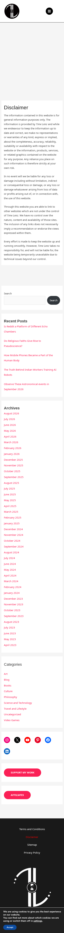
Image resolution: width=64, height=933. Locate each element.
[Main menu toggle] (49, 11)
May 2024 (10, 569)
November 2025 (13, 465)
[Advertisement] (32, 56)
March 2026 (11, 442)
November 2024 (13, 535)
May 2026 (10, 430)
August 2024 (11, 552)
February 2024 (12, 587)
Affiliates (17, 795)
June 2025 (10, 494)
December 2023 (13, 598)
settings (37, 921)
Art (6, 673)
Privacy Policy (32, 852)
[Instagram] (7, 740)
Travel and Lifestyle (15, 708)
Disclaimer (32, 837)
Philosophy (10, 697)
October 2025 (12, 471)
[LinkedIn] (7, 751)
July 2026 (9, 419)
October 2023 (12, 610)
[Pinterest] (38, 740)
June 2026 (10, 425)
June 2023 (10, 633)
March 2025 (11, 511)
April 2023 (10, 645)
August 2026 (11, 413)
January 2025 (12, 523)
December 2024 (13, 529)
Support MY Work (22, 772)
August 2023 (11, 621)
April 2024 (10, 575)
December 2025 (13, 459)
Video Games (11, 720)
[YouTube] (27, 740)
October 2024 (12, 540)
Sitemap (32, 844)
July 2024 (9, 558)
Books (7, 685)
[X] (17, 740)
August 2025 (11, 483)
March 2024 (11, 581)
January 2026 (12, 454)
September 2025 (14, 477)
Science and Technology (18, 702)
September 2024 (14, 546)
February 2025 (12, 517)
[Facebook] (48, 740)
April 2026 (10, 436)
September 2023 (14, 616)
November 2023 (13, 604)
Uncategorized (12, 714)
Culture (8, 691)
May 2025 (10, 500)
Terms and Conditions (32, 829)
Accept (10, 927)
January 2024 (12, 592)
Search (8, 293)
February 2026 (12, 448)
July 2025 (9, 488)
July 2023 (9, 627)
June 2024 (10, 563)
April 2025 (10, 506)
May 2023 (10, 639)
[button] (58, 11)
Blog (6, 679)
